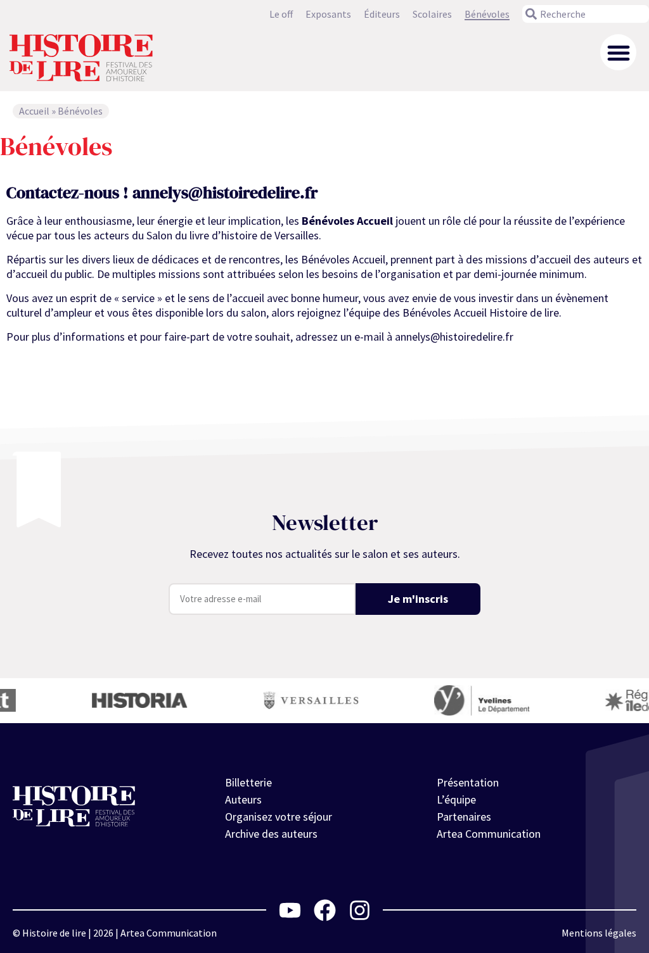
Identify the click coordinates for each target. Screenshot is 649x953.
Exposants (328, 14)
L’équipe (456, 799)
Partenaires (464, 816)
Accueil (34, 110)
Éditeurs (382, 14)
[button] (618, 52)
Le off (281, 14)
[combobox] (585, 14)
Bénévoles (487, 14)
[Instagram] (359, 910)
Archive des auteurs (271, 833)
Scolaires (432, 14)
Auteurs (243, 799)
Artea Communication (489, 833)
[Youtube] (290, 910)
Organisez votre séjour (278, 816)
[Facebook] (324, 910)
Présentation (468, 782)
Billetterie (248, 782)
